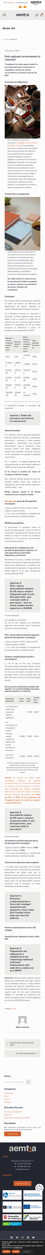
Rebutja (16, 1251)
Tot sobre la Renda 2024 (13, 1112)
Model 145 (8, 1115)
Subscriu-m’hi (13, 1134)
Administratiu (9, 1093)
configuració (18, 1248)
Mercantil (7, 1102)
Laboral (7, 1099)
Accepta (6, 1251)
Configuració (26, 1251)
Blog (7, 39)
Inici (4, 39)
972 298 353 (10, 2)
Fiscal (6, 1096)
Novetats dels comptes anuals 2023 (17, 1118)
